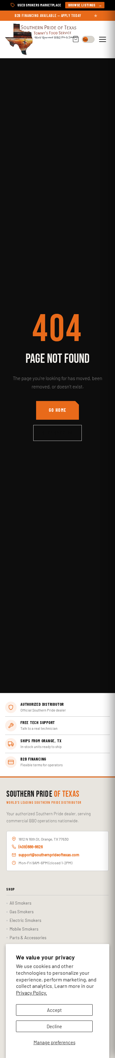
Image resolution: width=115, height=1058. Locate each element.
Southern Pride (43, 794)
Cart (75, 40)
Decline (54, 1026)
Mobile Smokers (24, 929)
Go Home (57, 410)
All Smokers (20, 903)
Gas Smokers (22, 911)
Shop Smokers (57, 432)
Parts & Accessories (28, 937)
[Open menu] (103, 39)
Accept (54, 1010)
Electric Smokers (25, 920)
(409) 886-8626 (31, 846)
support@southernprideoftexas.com (49, 854)
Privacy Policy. (31, 992)
